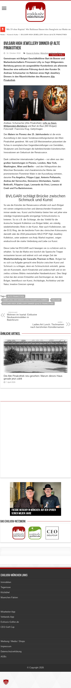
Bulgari (56, 300)
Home (2, 34)
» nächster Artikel (57, 55)
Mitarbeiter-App (8, 612)
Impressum (6, 646)
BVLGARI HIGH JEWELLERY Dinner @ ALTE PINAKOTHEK (28, 304)
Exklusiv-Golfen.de (10, 622)
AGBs (3, 656)
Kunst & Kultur (12, 34)
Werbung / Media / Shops (13, 641)
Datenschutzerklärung (11, 651)
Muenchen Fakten (9, 597)
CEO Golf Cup (7, 627)
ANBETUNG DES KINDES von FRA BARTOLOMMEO (25, 300)
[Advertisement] (35, 440)
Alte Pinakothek (16, 296)
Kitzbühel (5, 592)
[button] (6, 682)
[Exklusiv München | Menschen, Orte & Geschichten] (35, 11)
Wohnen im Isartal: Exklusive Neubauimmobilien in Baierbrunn (22, 316)
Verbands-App (7, 617)
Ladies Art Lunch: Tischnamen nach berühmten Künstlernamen (47, 324)
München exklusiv (48, 53)
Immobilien (6, 582)
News (59, 53)
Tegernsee (6, 587)
